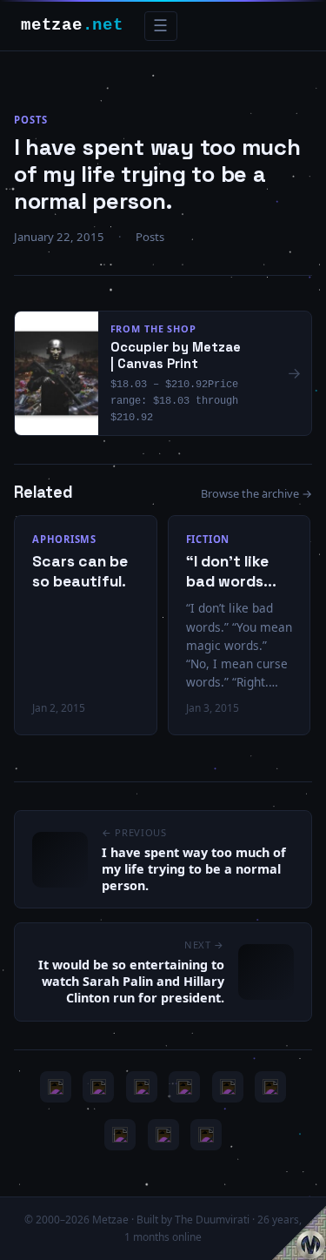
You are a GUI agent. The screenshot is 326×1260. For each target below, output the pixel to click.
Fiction (208, 539)
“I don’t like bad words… (231, 571)
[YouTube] (55, 1086)
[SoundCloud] (227, 1086)
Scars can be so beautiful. (80, 571)
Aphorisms (64, 539)
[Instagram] (98, 1086)
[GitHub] (184, 1086)
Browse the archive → (256, 493)
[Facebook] (120, 1134)
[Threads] (163, 1134)
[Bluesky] (141, 1086)
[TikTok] (270, 1086)
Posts (30, 119)
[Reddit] (206, 1134)
